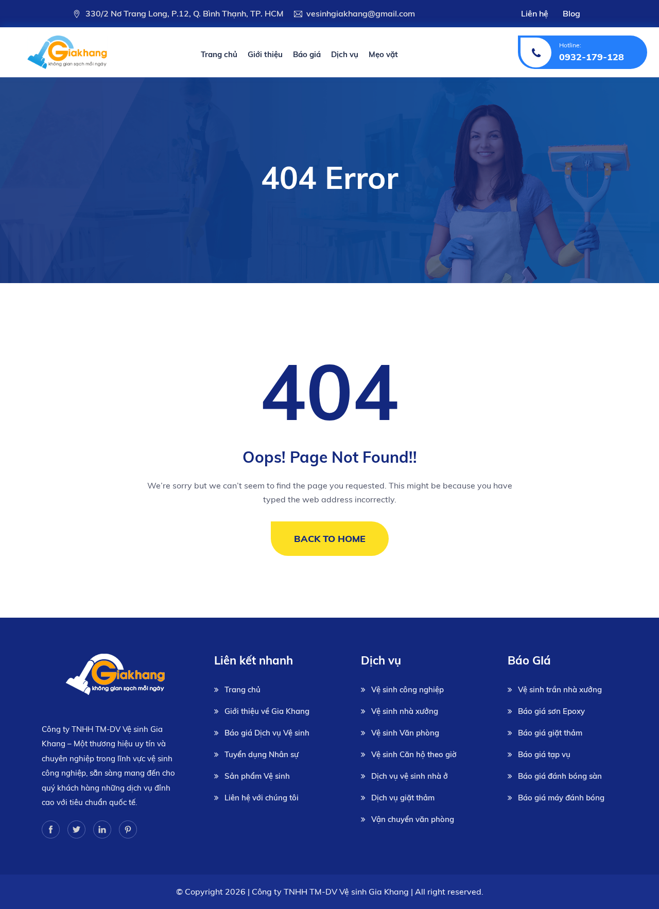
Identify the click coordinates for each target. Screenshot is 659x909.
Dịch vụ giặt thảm (403, 797)
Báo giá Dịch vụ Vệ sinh (266, 733)
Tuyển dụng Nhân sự (261, 754)
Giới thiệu (265, 54)
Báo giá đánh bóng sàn (560, 776)
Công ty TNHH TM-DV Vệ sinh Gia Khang (330, 891)
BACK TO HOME (330, 539)
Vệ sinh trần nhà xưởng (560, 689)
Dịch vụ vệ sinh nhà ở (409, 776)
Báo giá (307, 54)
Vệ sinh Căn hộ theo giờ (414, 754)
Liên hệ (534, 13)
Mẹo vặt (383, 54)
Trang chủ (219, 54)
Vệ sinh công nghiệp (407, 689)
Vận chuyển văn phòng (412, 819)
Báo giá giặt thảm (550, 733)
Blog (571, 13)
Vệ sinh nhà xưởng (404, 711)
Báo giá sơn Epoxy (551, 711)
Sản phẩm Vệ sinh (257, 776)
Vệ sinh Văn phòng (405, 733)
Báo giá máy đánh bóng (561, 797)
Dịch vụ (344, 54)
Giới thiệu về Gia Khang (266, 711)
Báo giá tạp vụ (544, 754)
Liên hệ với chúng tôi (261, 797)
